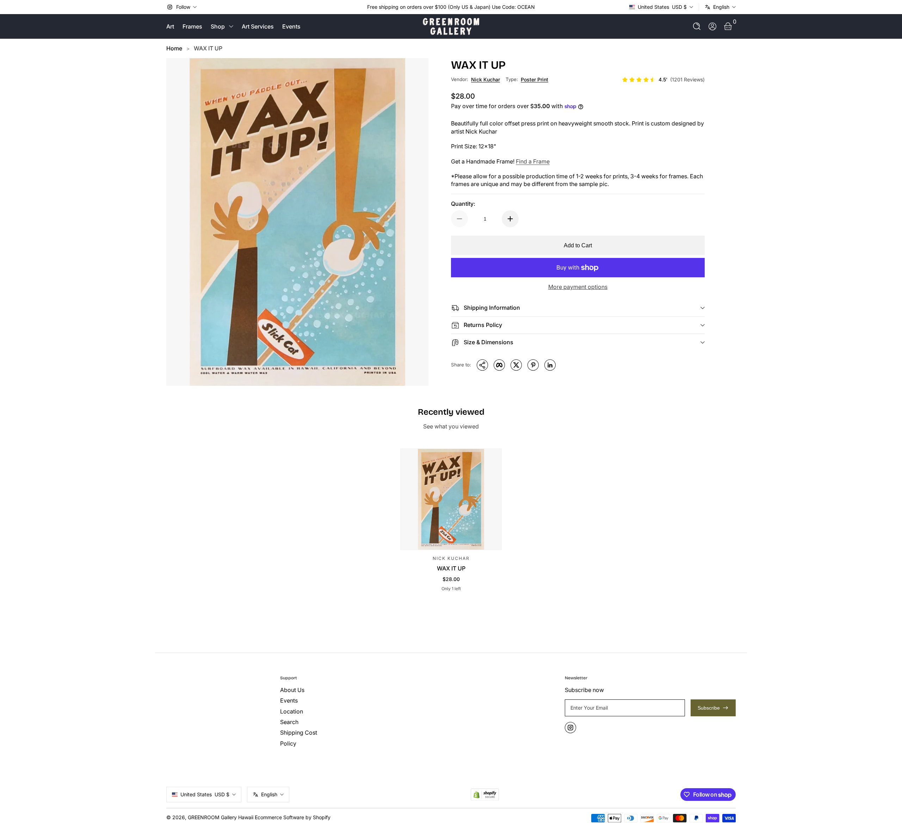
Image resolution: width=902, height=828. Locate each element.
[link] (663, 79)
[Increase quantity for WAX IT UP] (510, 218)
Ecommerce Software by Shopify (292, 817)
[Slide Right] (540, 7)
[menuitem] (334, 690)
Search (289, 721)
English (721, 7)
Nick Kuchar (485, 79)
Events (291, 26)
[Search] (697, 26)
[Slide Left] (361, 7)
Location (291, 711)
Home (174, 48)
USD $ (662, 7)
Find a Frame (533, 161)
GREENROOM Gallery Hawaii (220, 817)
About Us (292, 689)
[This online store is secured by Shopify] (485, 795)
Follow (183, 7)
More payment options (577, 286)
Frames (192, 26)
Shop (218, 26)
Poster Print (534, 79)
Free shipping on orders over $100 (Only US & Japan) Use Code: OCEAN (451, 7)
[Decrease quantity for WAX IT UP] (459, 218)
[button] (697, 26)
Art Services (258, 26)
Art (170, 26)
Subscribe (709, 708)
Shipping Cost (298, 732)
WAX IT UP (208, 48)
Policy (288, 743)
